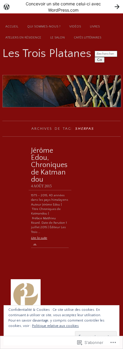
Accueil (11, 26)
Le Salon (57, 37)
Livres (95, 26)
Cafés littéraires (87, 37)
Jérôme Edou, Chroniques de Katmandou (49, 164)
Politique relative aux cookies (55, 326)
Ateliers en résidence (23, 37)
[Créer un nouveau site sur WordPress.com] (61, 6)
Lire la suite (39, 240)
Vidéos (75, 26)
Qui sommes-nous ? (43, 26)
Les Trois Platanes (46, 53)
